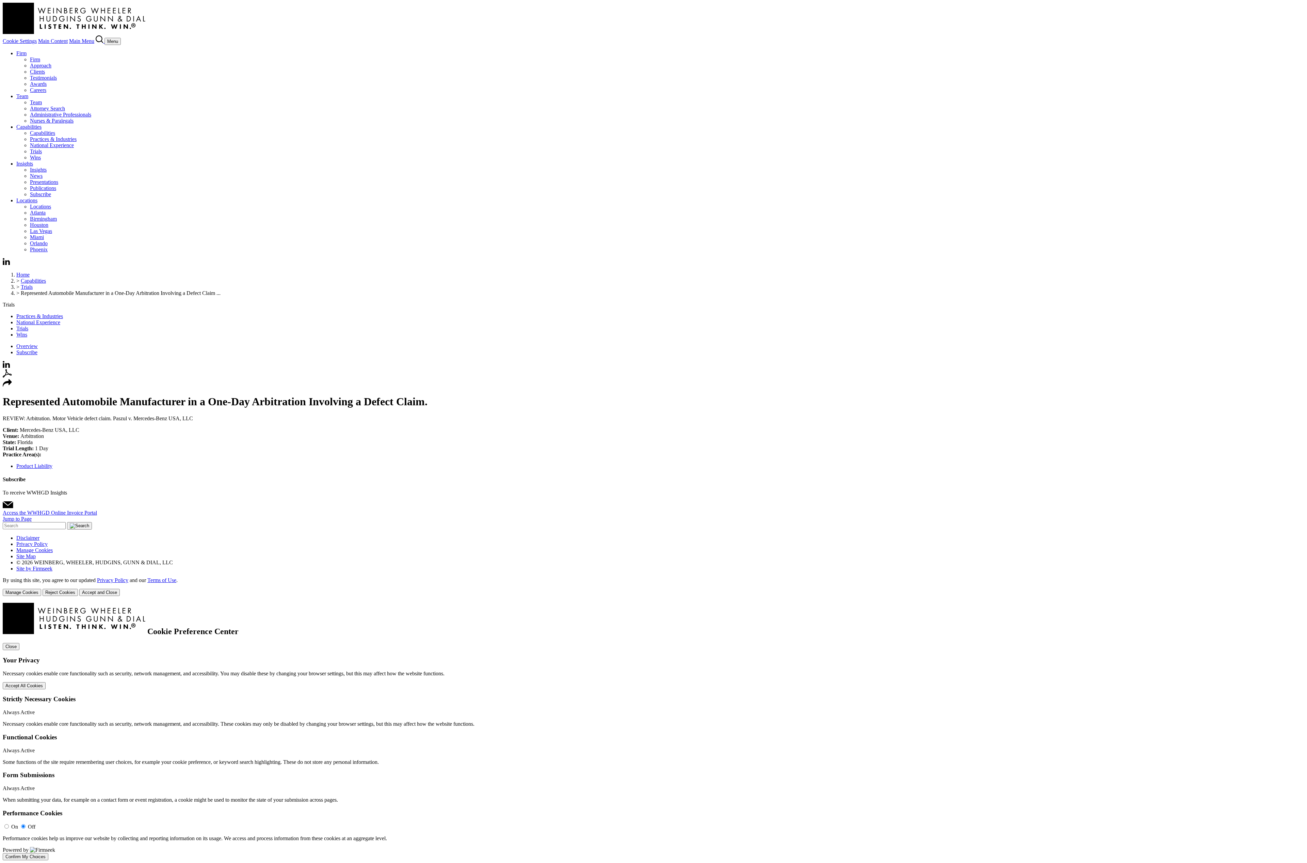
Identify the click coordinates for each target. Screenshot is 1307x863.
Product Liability (34, 466)
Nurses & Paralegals (52, 121)
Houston (39, 225)
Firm (21, 53)
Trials (36, 151)
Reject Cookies (60, 592)
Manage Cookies (34, 550)
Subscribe (40, 194)
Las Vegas (41, 231)
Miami (37, 237)
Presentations (44, 182)
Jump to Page (17, 519)
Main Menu (81, 41)
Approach (40, 65)
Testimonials (43, 78)
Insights (24, 164)
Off (31, 827)
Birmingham (43, 219)
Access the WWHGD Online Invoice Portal (50, 513)
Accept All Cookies (24, 685)
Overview (27, 346)
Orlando (39, 243)
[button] (7, 385)
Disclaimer (27, 538)
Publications (43, 188)
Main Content (53, 41)
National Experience (52, 145)
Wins (35, 157)
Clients (37, 72)
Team (22, 96)
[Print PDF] (7, 376)
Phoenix (39, 249)
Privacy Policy (32, 544)
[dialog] (653, 586)
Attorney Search (47, 108)
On (14, 827)
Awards (38, 84)
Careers (38, 90)
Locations (26, 200)
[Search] (100, 41)
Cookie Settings (20, 41)
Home (23, 275)
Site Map (26, 556)
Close (11, 646)
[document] (653, 731)
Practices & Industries (53, 139)
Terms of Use (161, 580)
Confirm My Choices (25, 856)
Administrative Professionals (60, 114)
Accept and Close (99, 592)
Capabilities (29, 127)
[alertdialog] (653, 731)
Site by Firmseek (34, 568)
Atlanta (38, 213)
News (36, 176)
